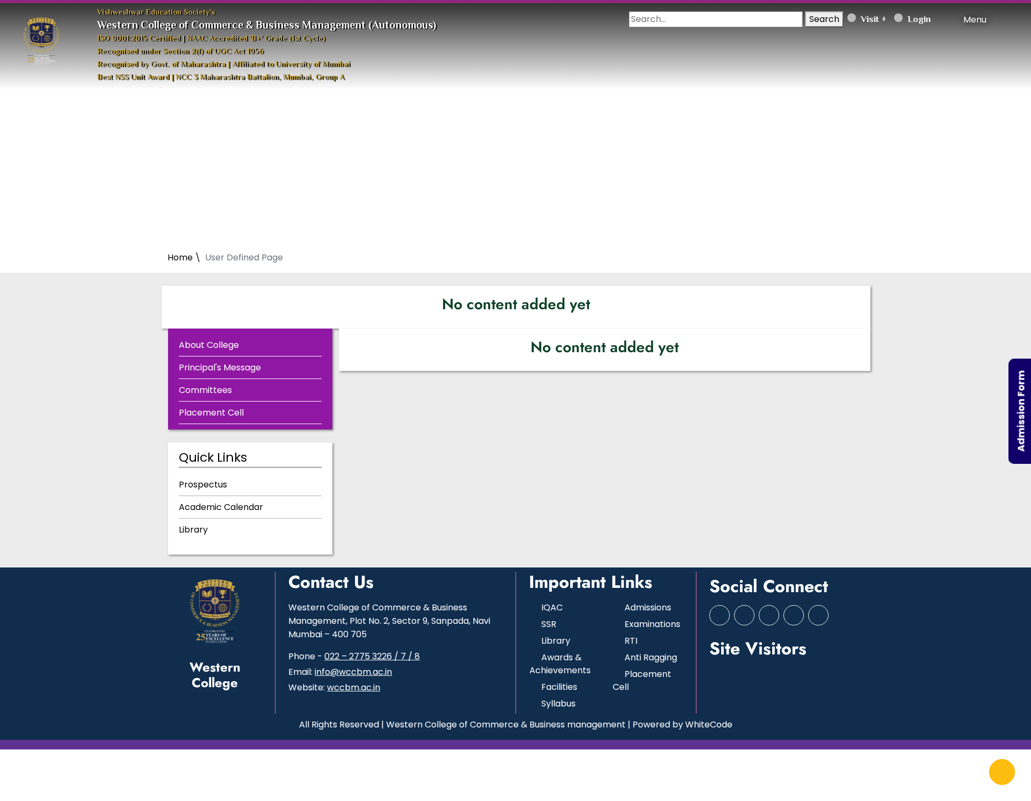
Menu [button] (973, 19)
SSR (548, 624)
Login (918, 20)
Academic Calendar (221, 507)
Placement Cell (211, 412)
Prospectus (203, 484)
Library (193, 529)
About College (209, 345)
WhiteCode (708, 724)
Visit (869, 20)
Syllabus (558, 703)
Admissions (648, 607)
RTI (631, 641)
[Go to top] (1002, 772)
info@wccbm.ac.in (353, 672)
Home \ (184, 257)
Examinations (652, 624)
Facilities (559, 687)
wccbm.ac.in (353, 687)
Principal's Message (220, 367)
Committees (205, 390)
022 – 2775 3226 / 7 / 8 (372, 656)
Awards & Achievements (560, 663)
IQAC (552, 607)
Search (824, 19)
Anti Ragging (651, 657)
